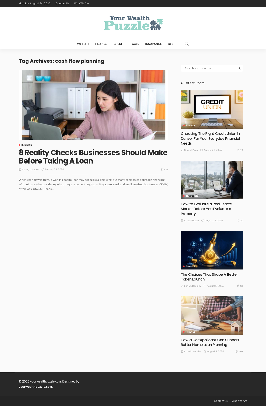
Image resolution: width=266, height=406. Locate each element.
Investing (192, 196)
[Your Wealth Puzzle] (133, 22)
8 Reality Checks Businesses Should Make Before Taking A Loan (93, 156)
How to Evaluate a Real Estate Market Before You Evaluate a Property (206, 208)
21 (241, 150)
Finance (101, 44)
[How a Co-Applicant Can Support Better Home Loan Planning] (212, 315)
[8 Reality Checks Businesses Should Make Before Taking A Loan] (93, 105)
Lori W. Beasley (192, 285)
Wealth (83, 44)
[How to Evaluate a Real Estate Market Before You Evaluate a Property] (212, 180)
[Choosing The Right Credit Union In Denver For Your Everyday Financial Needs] (212, 109)
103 (241, 351)
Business (26, 145)
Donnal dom (191, 150)
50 (241, 220)
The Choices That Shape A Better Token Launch (209, 277)
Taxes (134, 44)
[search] (186, 43)
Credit (118, 44)
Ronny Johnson (30, 169)
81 (241, 285)
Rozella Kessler (192, 351)
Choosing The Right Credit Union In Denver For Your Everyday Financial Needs (210, 138)
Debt (171, 44)
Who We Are (81, 3)
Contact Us (62, 3)
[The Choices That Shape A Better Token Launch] (212, 250)
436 (166, 169)
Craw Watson (191, 220)
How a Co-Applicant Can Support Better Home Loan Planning (210, 342)
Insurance (153, 44)
